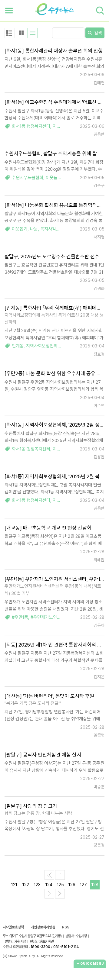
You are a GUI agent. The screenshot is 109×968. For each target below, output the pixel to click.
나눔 (34, 229)
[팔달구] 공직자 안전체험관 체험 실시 (43, 755)
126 (71, 884)
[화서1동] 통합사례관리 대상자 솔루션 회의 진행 (54, 51)
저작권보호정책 (13, 927)
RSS (65, 927)
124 (48, 884)
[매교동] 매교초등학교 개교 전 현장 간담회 (48, 528)
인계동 (18, 346)
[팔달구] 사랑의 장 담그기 (31, 806)
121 (14, 884)
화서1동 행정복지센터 (31, 126)
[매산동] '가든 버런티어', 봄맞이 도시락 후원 (49, 696)
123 (37, 884)
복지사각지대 (52, 229)
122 (25, 884)
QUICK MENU (92, 963)
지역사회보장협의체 (43, 346)
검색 (97, 33)
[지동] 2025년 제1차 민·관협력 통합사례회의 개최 (55, 645)
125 (60, 884)
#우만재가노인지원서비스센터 (57, 617)
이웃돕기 (53, 177)
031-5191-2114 (66, 947)
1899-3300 (40, 947)
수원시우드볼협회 (27, 177)
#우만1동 (20, 617)
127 (83, 884)
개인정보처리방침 (43, 927)
